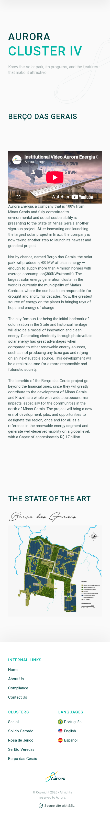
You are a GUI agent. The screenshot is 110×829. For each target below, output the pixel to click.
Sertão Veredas (21, 749)
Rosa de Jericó (21, 740)
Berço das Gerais (22, 758)
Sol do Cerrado (21, 731)
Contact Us (17, 697)
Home (13, 669)
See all (13, 722)
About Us (16, 679)
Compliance (18, 688)
